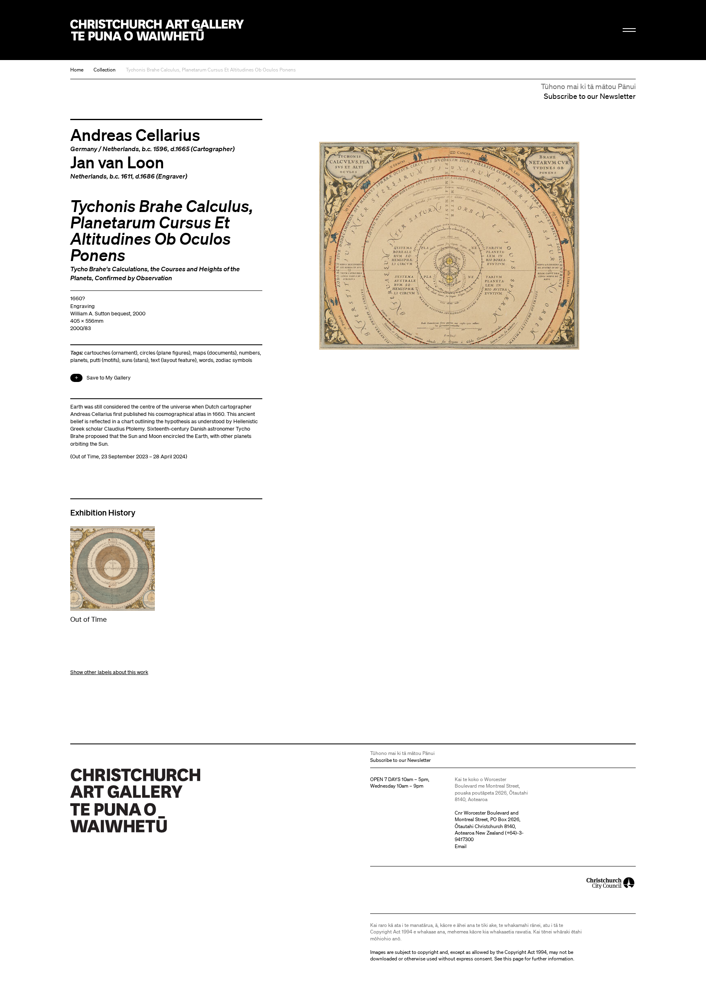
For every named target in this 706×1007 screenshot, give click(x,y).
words (206, 360)
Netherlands (121, 149)
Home (76, 69)
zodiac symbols (234, 360)
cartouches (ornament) (110, 352)
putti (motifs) (104, 360)
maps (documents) (215, 352)
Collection (105, 69)
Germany (83, 149)
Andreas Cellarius (135, 134)
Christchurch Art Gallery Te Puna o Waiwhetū (157, 30)
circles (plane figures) (165, 352)
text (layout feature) (174, 360)
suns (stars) (135, 360)
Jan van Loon (117, 162)
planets (78, 360)
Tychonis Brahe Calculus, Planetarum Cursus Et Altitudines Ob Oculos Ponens (211, 69)
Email (461, 846)
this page (513, 958)
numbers (249, 352)
